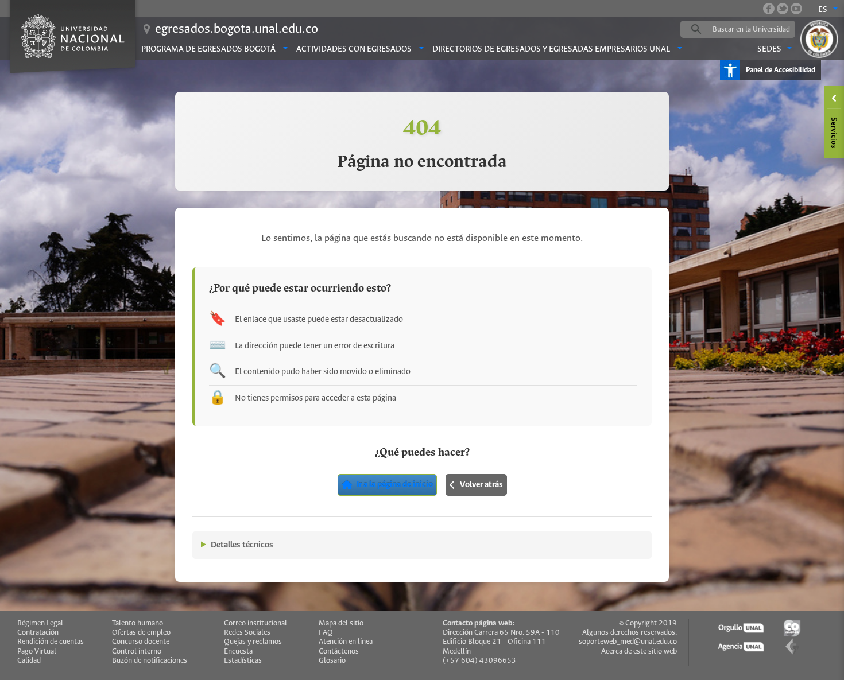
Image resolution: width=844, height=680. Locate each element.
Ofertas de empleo (141, 632)
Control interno (136, 651)
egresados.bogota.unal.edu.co (236, 29)
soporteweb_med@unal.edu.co (628, 642)
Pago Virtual (36, 651)
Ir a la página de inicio (395, 484)
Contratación (38, 632)
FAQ (326, 632)
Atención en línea (346, 642)
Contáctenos (339, 651)
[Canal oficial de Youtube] (796, 8)
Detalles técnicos (242, 545)
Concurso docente (140, 642)
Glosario (332, 660)
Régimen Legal (40, 623)
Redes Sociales (247, 632)
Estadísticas (243, 660)
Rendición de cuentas (50, 642)
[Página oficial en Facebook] (769, 8)
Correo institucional (255, 623)
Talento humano (137, 623)
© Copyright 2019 (648, 623)
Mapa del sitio (341, 623)
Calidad (29, 660)
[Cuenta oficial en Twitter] (782, 8)
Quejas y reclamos (253, 642)
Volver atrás (481, 484)
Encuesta (238, 651)
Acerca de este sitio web (639, 651)
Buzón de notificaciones (149, 660)
